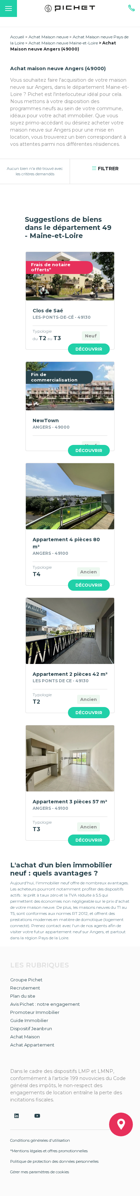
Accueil (17, 36)
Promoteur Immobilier (34, 1012)
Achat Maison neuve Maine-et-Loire (63, 42)
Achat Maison (25, 1036)
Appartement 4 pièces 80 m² (66, 543)
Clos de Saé (48, 311)
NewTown (46, 420)
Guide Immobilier (29, 1020)
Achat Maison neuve (48, 36)
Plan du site (22, 996)
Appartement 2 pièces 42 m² (70, 674)
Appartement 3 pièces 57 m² (70, 802)
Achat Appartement (32, 1044)
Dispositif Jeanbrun (31, 1028)
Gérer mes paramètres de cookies (39, 1172)
